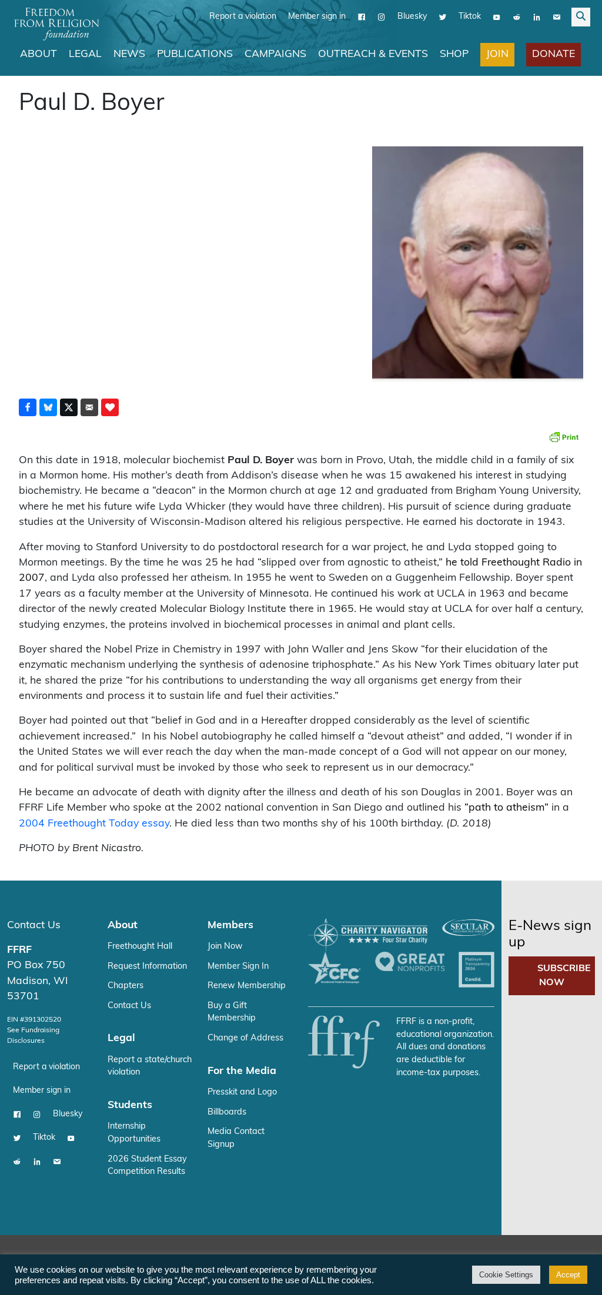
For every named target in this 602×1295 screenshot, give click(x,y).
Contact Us (34, 926)
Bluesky (412, 16)
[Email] (557, 17)
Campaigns (275, 54)
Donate (553, 54)
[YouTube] (497, 17)
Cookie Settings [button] (506, 1274)
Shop (454, 54)
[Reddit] (517, 17)
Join (497, 54)
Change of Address (245, 1038)
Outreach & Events (373, 54)
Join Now (225, 946)
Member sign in (317, 16)
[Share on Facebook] (27, 407)
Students (130, 1105)
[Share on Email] (89, 407)
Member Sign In (238, 966)
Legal (85, 54)
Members (230, 926)
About (38, 54)
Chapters (125, 986)
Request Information (147, 966)
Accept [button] (568, 1274)
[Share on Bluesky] (48, 407)
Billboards (227, 1112)
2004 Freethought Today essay (94, 824)
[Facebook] (362, 17)
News (129, 54)
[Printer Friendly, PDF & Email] (563, 437)
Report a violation (242, 16)
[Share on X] (69, 407)
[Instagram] (382, 17)
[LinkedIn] (537, 17)
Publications (195, 54)
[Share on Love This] (110, 407)
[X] (443, 17)
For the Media (242, 1071)
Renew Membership (247, 986)
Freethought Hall (140, 946)
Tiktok (470, 16)
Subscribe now (564, 976)
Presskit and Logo (242, 1092)
